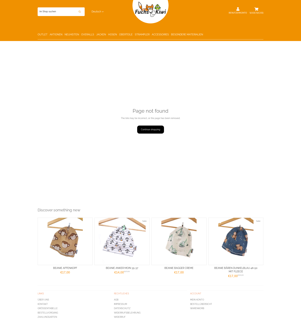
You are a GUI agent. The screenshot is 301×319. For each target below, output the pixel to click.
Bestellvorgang (48, 312)
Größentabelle (48, 308)
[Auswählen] (87, 260)
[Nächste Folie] (200, 241)
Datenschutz (122, 308)
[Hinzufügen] (144, 260)
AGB (116, 299)
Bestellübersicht (201, 304)
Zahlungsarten (47, 317)
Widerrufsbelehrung (127, 312)
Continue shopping (150, 129)
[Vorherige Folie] (158, 241)
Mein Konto (197, 299)
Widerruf (120, 317)
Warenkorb (197, 308)
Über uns (43, 299)
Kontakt (43, 304)
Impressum (120, 304)
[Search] (80, 11)
